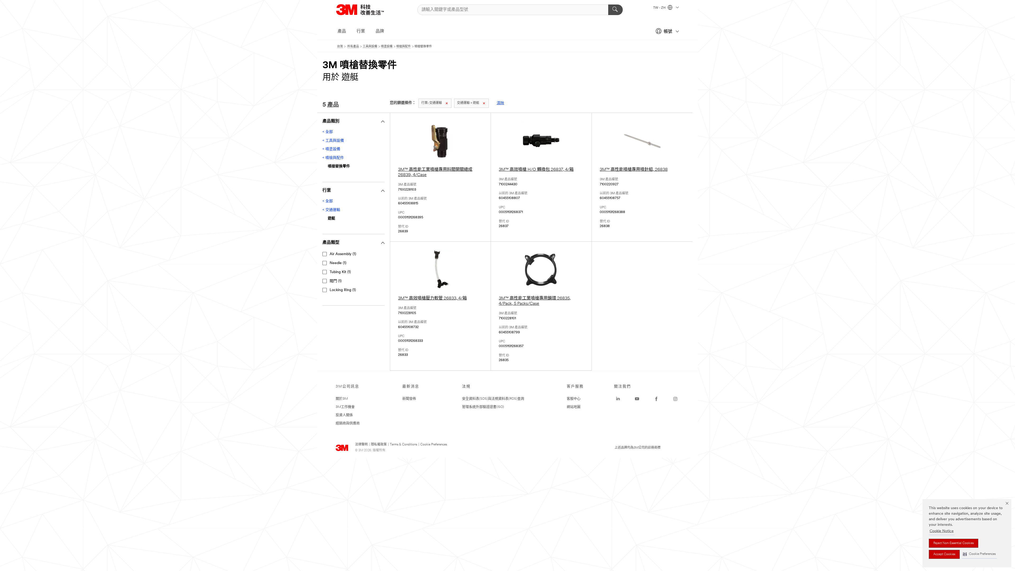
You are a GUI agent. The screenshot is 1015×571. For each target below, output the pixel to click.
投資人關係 (344, 415)
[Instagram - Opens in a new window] (675, 399)
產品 (342, 31)
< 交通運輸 (331, 210)
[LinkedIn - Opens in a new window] (618, 399)
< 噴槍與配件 (333, 158)
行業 (361, 31)
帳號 (668, 32)
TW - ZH (659, 8)
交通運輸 (431, 103)
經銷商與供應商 (348, 423)
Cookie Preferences (433, 444)
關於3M (342, 398)
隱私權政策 (379, 444)
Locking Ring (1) (343, 290)
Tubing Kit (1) (340, 272)
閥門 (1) (336, 281)
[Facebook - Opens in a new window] (656, 399)
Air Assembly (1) (343, 254)
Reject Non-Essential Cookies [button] (953, 543)
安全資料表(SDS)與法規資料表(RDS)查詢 (493, 398)
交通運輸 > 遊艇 (468, 103)
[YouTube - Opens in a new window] (637, 399)
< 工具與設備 (333, 141)
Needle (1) (338, 263)
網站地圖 (573, 407)
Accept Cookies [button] (944, 554)
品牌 (380, 31)
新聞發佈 (409, 398)
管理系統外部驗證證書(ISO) (483, 407)
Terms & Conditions (403, 444)
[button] (979, 554)
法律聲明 (361, 444)
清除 (500, 103)
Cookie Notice (942, 531)
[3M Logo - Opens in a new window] (366, 9)
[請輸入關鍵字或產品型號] (615, 9)
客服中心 (573, 398)
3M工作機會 (345, 407)
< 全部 (327, 132)
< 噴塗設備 (331, 149)
